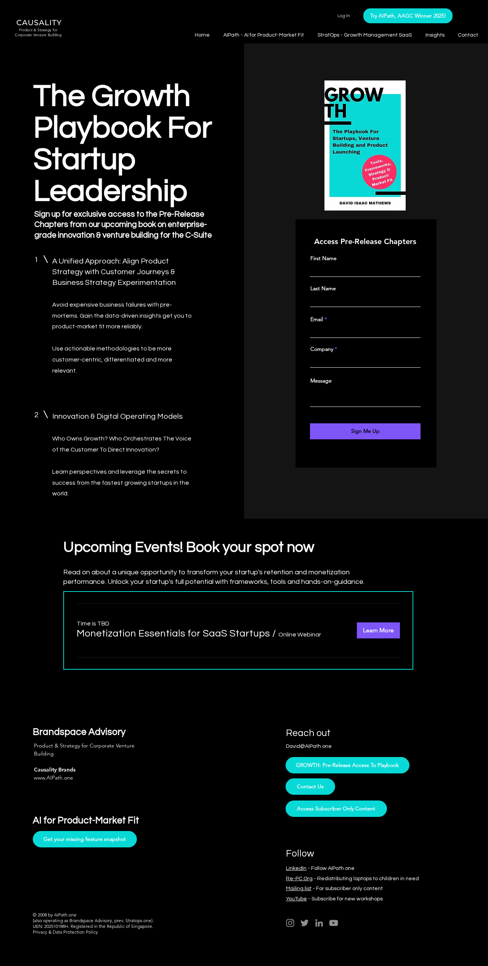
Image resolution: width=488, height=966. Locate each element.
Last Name (323, 288)
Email (316, 319)
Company (321, 349)
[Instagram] (290, 923)
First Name (323, 258)
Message (321, 380)
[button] (436, 35)
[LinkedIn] (319, 923)
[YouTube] (333, 923)
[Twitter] (304, 923)
